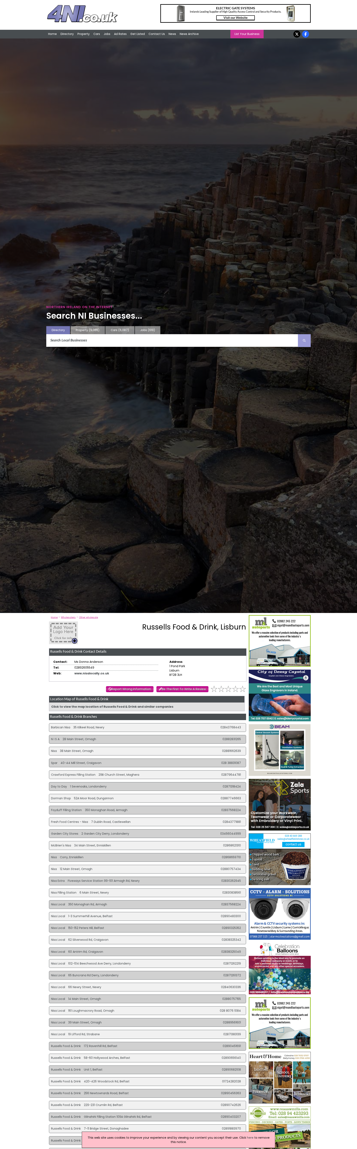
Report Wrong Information (131, 689)
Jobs (107, 34)
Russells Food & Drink (66, 1046)
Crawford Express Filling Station (73, 775)
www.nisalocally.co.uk (91, 673)
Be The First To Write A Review (184, 689)
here (250, 1138)
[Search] (304, 340)
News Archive (189, 34)
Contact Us (157, 34)
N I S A (55, 739)
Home (52, 34)
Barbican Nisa (60, 727)
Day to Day (59, 786)
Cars (96, 34)
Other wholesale (88, 617)
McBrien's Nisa (61, 845)
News (172, 34)
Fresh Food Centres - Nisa (69, 822)
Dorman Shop (61, 798)
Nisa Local (58, 904)
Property (83, 34)
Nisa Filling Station (63, 892)
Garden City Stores (64, 834)
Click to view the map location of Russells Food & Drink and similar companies (112, 707)
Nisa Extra (58, 881)
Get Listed (137, 34)
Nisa (54, 751)
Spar (54, 763)
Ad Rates (120, 34)
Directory (67, 34)
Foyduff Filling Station (66, 810)
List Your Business (246, 34)
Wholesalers (68, 617)
